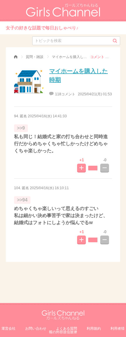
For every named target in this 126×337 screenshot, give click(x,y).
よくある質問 (66, 328)
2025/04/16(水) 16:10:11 (49, 188)
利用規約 (94, 328)
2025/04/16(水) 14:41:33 (47, 116)
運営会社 (8, 328)
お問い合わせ (35, 328)
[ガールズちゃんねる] (15, 57)
